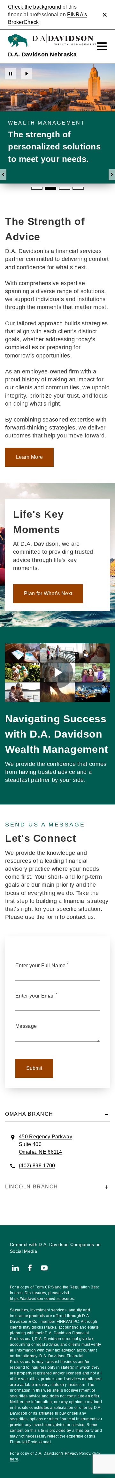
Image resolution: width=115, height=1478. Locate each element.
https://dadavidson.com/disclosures (42, 1298)
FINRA (63, 1321)
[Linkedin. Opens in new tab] (15, 1267)
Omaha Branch (29, 1114)
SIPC (74, 1321)
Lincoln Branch (31, 1186)
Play (26, 73)
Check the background (34, 7)
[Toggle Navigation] (102, 46)
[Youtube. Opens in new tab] (44, 1267)
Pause (10, 73)
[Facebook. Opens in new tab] (29, 1267)
